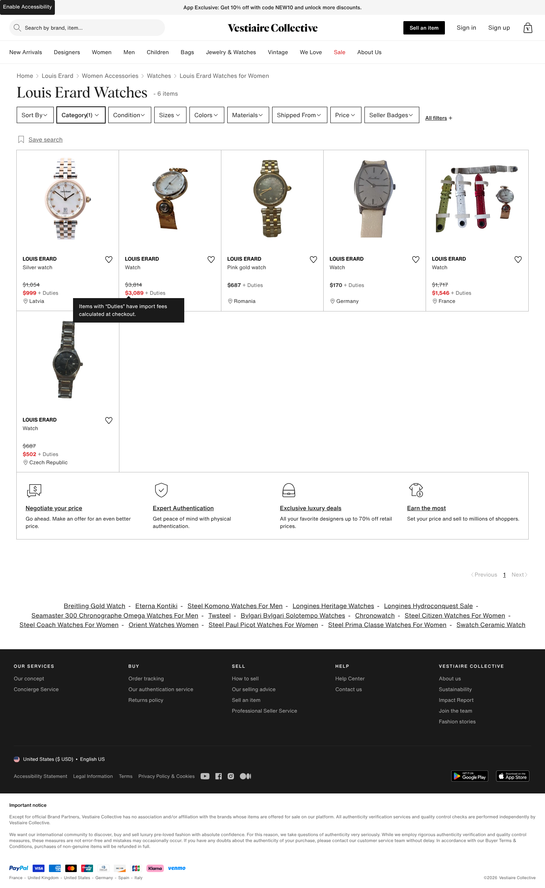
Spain (123, 878)
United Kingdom (43, 878)
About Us (369, 52)
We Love (311, 52)
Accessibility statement (40, 776)
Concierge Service (36, 689)
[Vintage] (294, 52)
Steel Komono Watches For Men (235, 606)
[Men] (141, 52)
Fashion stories (457, 722)
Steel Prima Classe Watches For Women (387, 625)
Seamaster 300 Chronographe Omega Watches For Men (115, 615)
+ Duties (48, 293)
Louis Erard (57, 75)
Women (102, 52)
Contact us (349, 689)
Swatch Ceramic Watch (490, 625)
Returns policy (145, 700)
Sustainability (455, 689)
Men (129, 52)
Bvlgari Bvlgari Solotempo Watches (293, 615)
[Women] (117, 52)
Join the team (455, 711)
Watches (159, 75)
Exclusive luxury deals (310, 508)
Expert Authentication (183, 508)
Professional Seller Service (264, 711)
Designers (67, 52)
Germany (104, 878)
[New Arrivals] (48, 52)
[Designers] (86, 52)
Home (25, 75)
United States (77, 878)
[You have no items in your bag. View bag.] (528, 28)
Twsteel (219, 615)
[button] (528, 28)
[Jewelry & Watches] (262, 52)
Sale (340, 52)
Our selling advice (253, 689)
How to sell (245, 679)
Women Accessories (110, 75)
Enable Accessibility (27, 7)
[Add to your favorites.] (108, 259)
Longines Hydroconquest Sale (428, 606)
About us (450, 679)
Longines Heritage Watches (333, 606)
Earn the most (426, 508)
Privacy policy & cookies (166, 776)
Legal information (93, 776)
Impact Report (456, 700)
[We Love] (328, 52)
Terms (125, 776)
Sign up (499, 28)
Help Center (350, 679)
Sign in (466, 28)
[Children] (175, 52)
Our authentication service (160, 689)
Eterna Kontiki (156, 606)
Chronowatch (375, 615)
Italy (139, 878)
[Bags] (200, 52)
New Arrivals (25, 52)
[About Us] (387, 52)
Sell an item (424, 28)
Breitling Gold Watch (94, 606)
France (16, 878)
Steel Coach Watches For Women (69, 625)
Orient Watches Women (164, 625)
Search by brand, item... (54, 28)
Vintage (278, 52)
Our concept (29, 679)
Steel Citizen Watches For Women (455, 615)
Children (158, 52)
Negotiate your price (54, 508)
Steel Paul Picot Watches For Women (263, 625)
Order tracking (146, 679)
